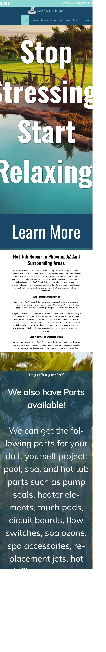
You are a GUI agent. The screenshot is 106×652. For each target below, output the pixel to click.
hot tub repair (36, 328)
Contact (76, 20)
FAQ (68, 20)
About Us (34, 20)
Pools (61, 20)
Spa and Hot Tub (48, 20)
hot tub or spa (24, 348)
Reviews (87, 20)
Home (24, 20)
